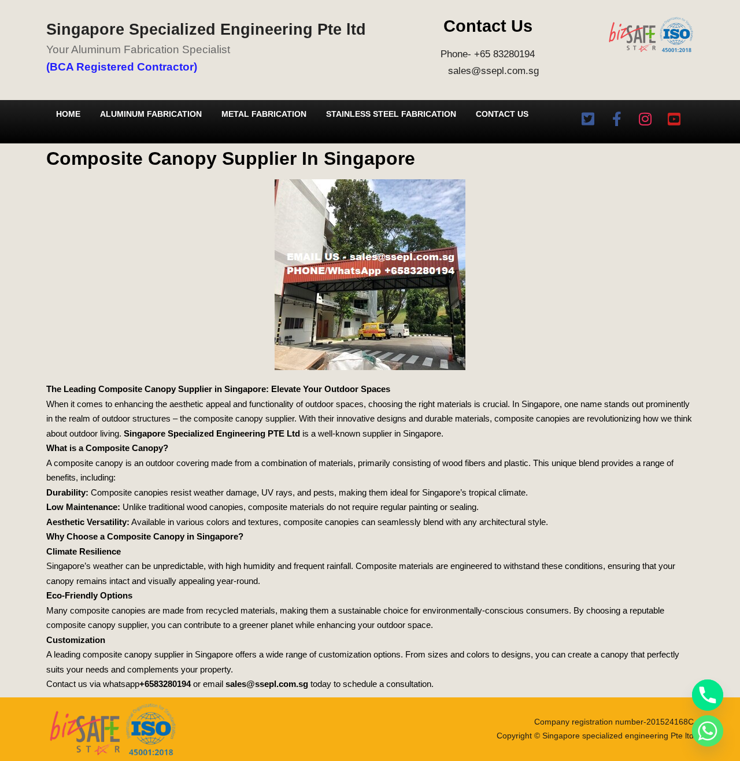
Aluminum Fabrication (151, 114)
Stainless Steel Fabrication (391, 114)
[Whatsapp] (707, 731)
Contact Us (502, 114)
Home (68, 114)
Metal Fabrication (263, 114)
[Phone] (707, 695)
